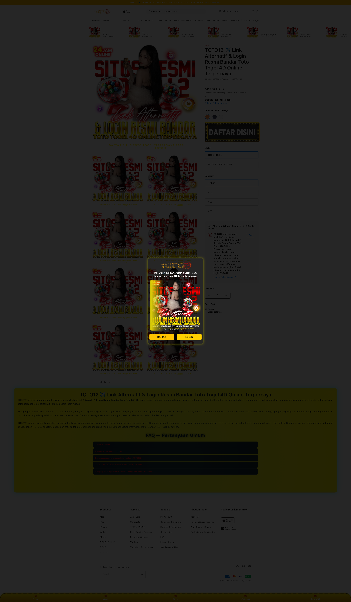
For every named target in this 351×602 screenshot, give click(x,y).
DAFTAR (161, 336)
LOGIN (189, 336)
